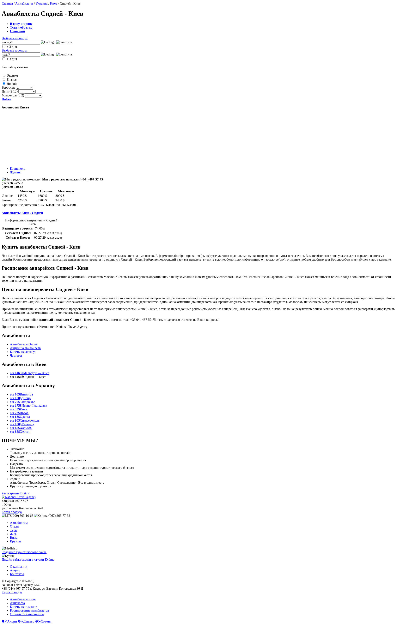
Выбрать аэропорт (15, 38)
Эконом (12, 75)
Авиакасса (17, 603)
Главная (7, 3)
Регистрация (10, 493)
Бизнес (12, 79)
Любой (12, 83)
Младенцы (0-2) (13, 95)
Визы (14, 537)
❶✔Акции (9, 621)
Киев (53, 3)
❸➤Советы (43, 621)
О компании (18, 566)
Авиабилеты (24, 3)
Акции (15, 570)
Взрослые (8, 87)
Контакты (17, 574)
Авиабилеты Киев (23, 599)
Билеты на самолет (23, 606)
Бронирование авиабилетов (29, 610)
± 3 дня (12, 46)
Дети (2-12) (10, 91)
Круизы (15, 541)
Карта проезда (12, 512)
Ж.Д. (13, 534)
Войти (24, 493)
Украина (42, 3)
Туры (13, 530)
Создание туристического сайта (24, 552)
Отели (14, 526)
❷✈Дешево (26, 621)
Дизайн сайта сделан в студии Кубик (28, 559)
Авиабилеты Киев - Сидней (22, 213)
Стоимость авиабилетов (27, 614)
